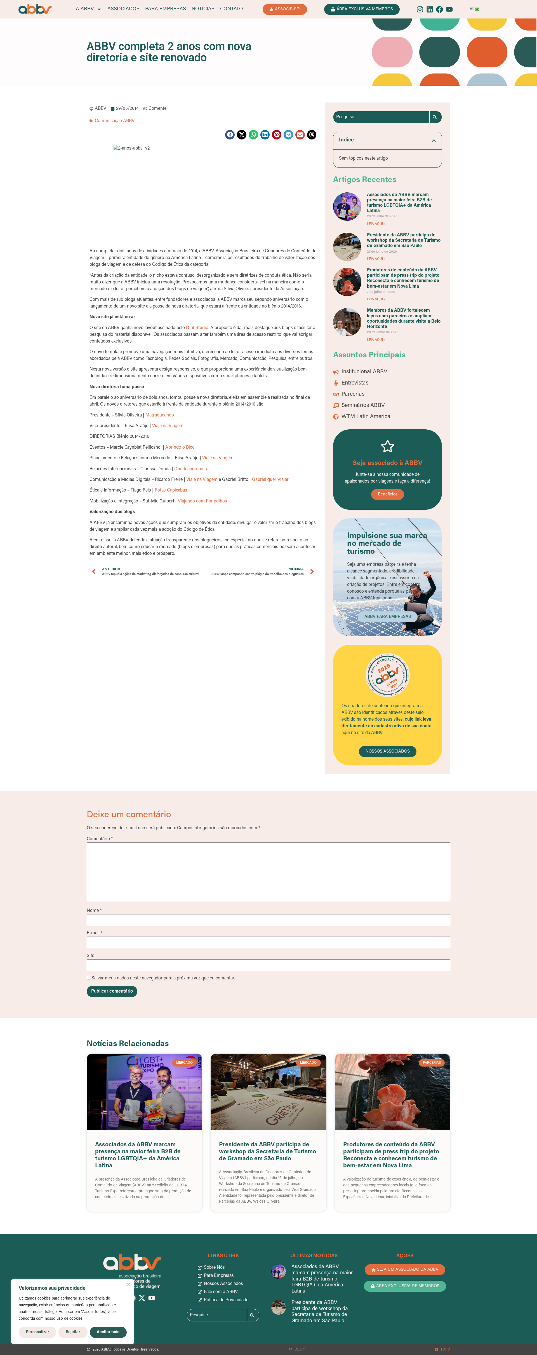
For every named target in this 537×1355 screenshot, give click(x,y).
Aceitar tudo (108, 1332)
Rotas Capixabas (171, 490)
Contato (231, 9)
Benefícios (387, 494)
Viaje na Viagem (167, 426)
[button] (230, 134)
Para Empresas (165, 9)
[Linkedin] (429, 9)
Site (90, 956)
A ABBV (85, 9)
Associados (123, 9)
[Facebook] (439, 9)
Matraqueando (159, 415)
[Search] (436, 117)
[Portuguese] (477, 9)
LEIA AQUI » (376, 224)
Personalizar (37, 1332)
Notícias (203, 9)
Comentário (100, 839)
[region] (72, 1311)
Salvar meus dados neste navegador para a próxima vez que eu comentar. (163, 978)
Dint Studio (197, 328)
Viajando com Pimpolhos (202, 501)
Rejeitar (73, 1332)
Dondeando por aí (191, 469)
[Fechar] (128, 1284)
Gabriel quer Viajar (270, 480)
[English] (472, 9)
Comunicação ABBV (115, 121)
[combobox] (381, 117)
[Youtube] (449, 9)
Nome (94, 911)
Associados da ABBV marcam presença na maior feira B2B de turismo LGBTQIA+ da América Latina (322, 1279)
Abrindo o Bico (180, 447)
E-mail (94, 933)
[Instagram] (419, 9)
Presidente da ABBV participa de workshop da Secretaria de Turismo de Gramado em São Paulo (404, 240)
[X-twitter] (141, 1298)
